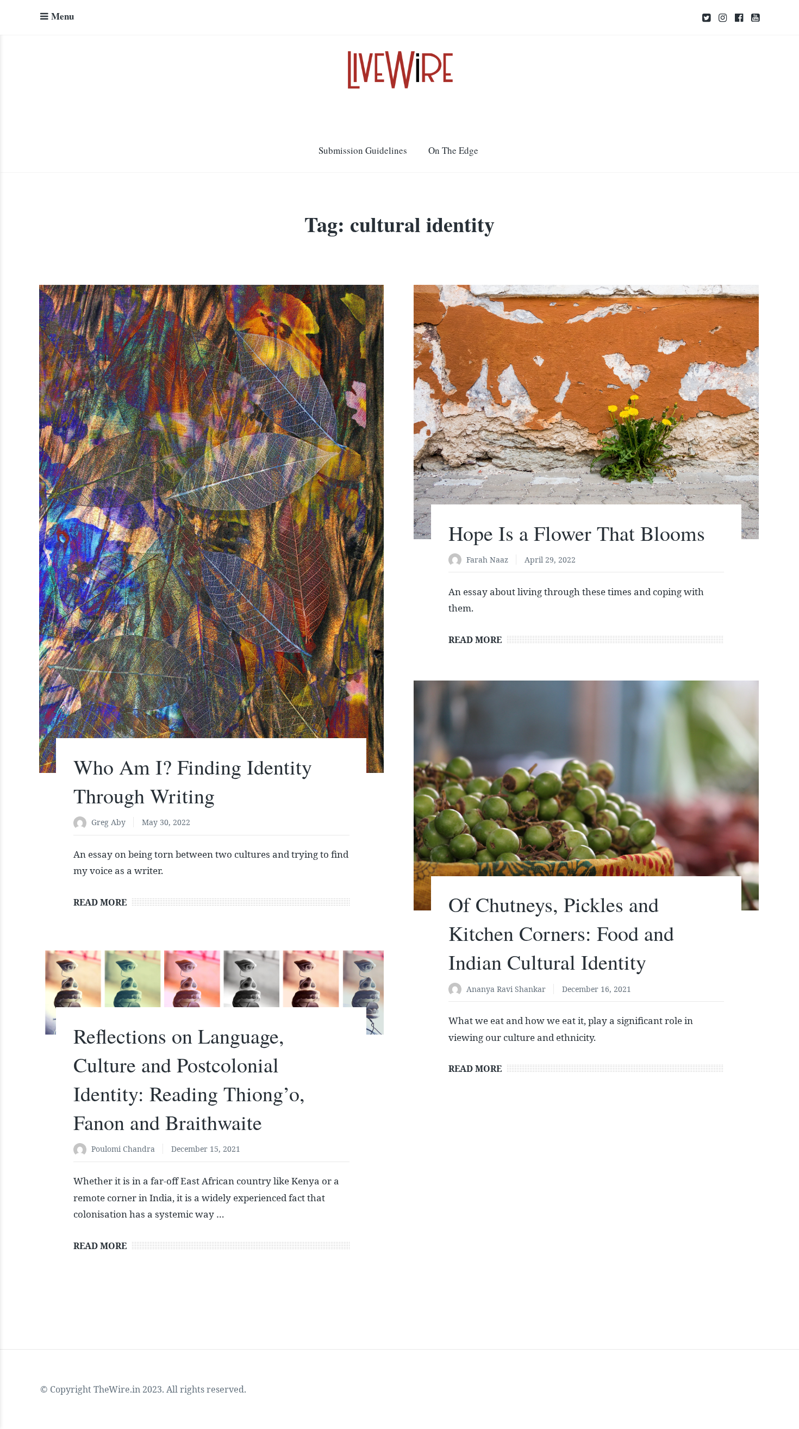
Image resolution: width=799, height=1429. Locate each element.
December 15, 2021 (205, 1149)
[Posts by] (82, 823)
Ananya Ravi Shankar (506, 989)
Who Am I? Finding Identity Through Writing (192, 781)
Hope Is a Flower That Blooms (576, 533)
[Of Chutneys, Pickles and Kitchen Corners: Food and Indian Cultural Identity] (586, 795)
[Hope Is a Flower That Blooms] (586, 412)
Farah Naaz (487, 559)
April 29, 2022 (550, 559)
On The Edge (453, 150)
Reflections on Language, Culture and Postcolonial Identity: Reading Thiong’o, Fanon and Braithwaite (189, 1079)
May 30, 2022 (166, 822)
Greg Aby (108, 822)
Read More (100, 902)
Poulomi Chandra (123, 1149)
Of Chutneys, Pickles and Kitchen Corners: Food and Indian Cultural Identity (561, 933)
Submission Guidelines (363, 150)
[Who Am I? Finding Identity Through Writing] (211, 529)
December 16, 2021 (596, 989)
